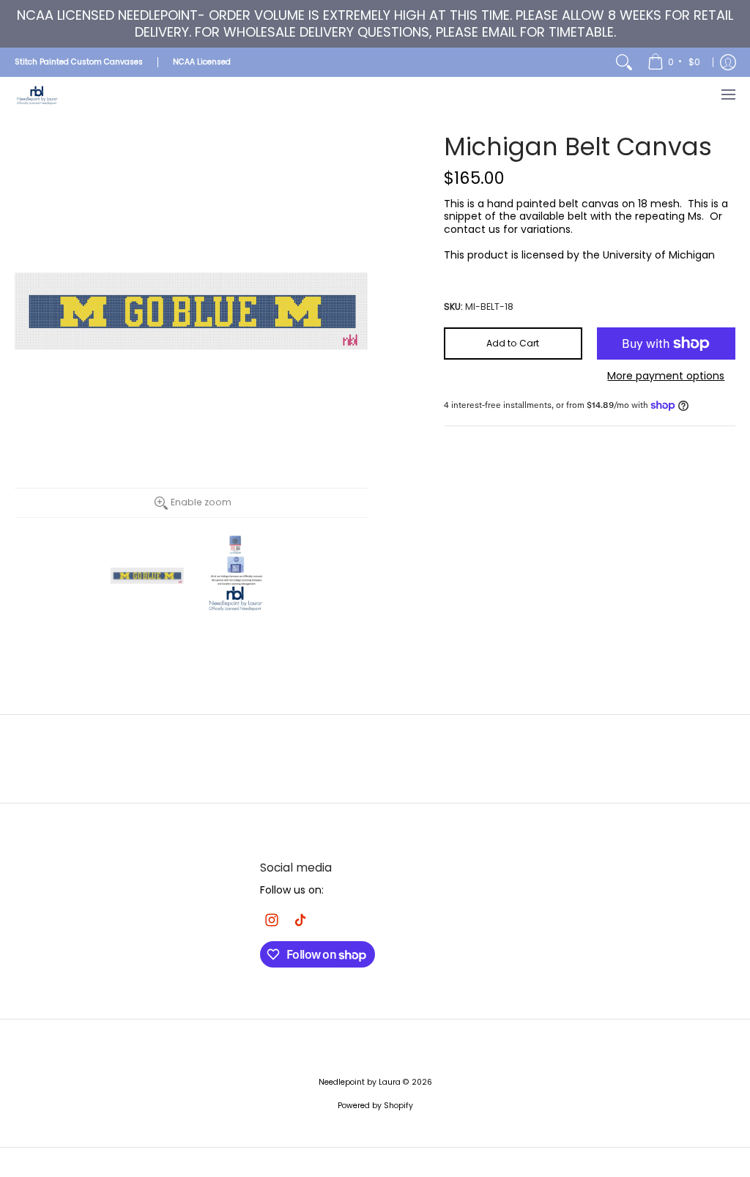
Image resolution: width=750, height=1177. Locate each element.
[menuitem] (674, 62)
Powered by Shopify (375, 1105)
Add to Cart (512, 343)
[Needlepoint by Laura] (37, 95)
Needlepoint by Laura (360, 1082)
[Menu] (727, 95)
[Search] (624, 62)
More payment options (665, 376)
